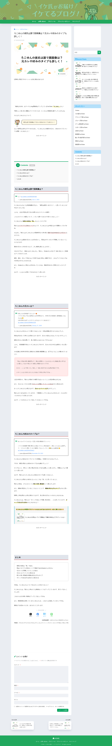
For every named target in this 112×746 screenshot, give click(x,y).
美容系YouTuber (63, 620)
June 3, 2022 (35, 199)
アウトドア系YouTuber (82, 117)
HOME (56, 738)
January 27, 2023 (37, 325)
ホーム (34, 21)
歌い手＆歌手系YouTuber (82, 137)
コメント (17, 665)
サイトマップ (76, 21)
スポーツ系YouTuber (81, 127)
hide (32, 165)
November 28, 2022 (37, 453)
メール (17, 692)
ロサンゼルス (52, 622)
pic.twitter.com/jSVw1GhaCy (26, 450)
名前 (16, 685)
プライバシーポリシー (64, 21)
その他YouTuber (80, 113)
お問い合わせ (42, 21)
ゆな (33, 622)
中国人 (60, 622)
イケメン (45, 622)
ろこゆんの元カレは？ (23, 173)
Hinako (22, 622)
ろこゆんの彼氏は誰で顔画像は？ (26, 170)
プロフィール (51, 21)
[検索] (99, 52)
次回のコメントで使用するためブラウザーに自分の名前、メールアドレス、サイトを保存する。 (40, 706)
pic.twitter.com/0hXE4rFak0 (29, 196)
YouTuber (28, 622)
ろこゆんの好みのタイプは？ (25, 176)
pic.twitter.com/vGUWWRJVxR (27, 322)
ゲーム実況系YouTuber (82, 124)
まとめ (19, 179)
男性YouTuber (79, 141)
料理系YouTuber (80, 134)
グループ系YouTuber (81, 120)
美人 (64, 622)
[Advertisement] (41, 93)
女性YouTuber (54, 620)
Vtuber (77, 110)
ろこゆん (38, 622)
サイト (16, 699)
